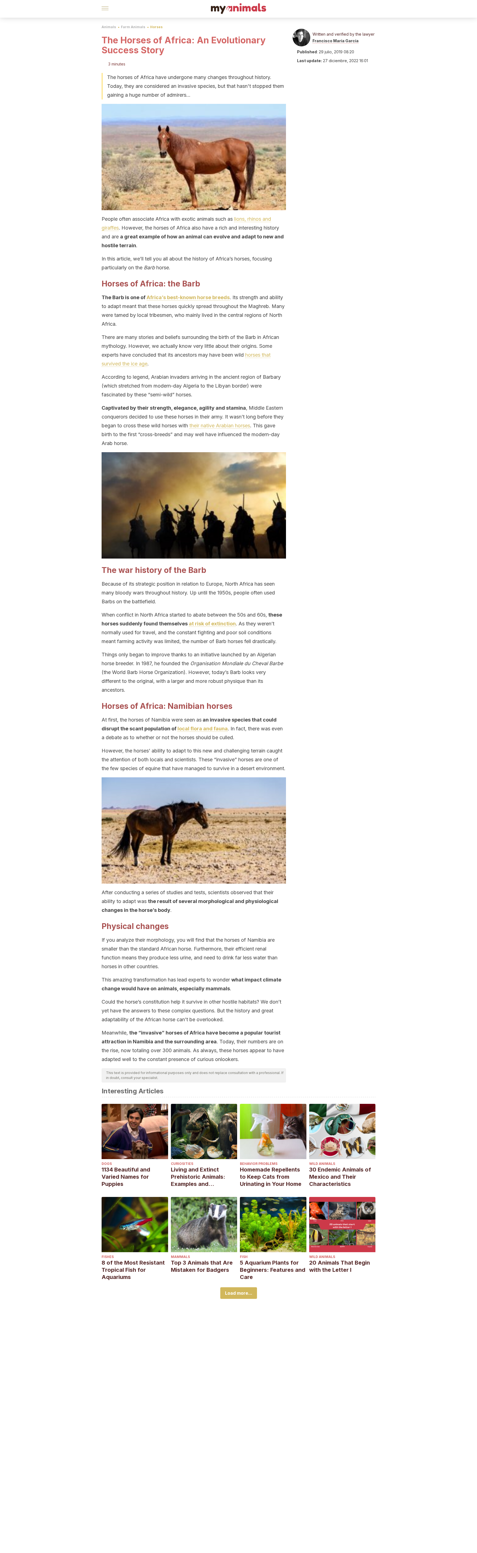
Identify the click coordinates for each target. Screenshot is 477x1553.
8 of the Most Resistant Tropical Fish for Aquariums (133, 1269)
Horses (156, 27)
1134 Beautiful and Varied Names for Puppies (126, 1176)
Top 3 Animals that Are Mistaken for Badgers (202, 1266)
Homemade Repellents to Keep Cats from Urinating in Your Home (270, 1176)
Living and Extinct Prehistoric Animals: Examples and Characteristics (198, 1177)
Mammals (180, 1257)
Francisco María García (335, 40)
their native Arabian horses (219, 425)
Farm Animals (133, 27)
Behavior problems (258, 1164)
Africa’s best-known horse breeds (188, 297)
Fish (244, 1257)
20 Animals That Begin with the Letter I (339, 1266)
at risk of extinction (212, 624)
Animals (109, 27)
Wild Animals (322, 1164)
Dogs (107, 1164)
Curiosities (182, 1164)
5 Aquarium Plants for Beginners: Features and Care (272, 1269)
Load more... (238, 1293)
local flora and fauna (202, 728)
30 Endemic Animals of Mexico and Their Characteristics (340, 1176)
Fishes (108, 1257)
